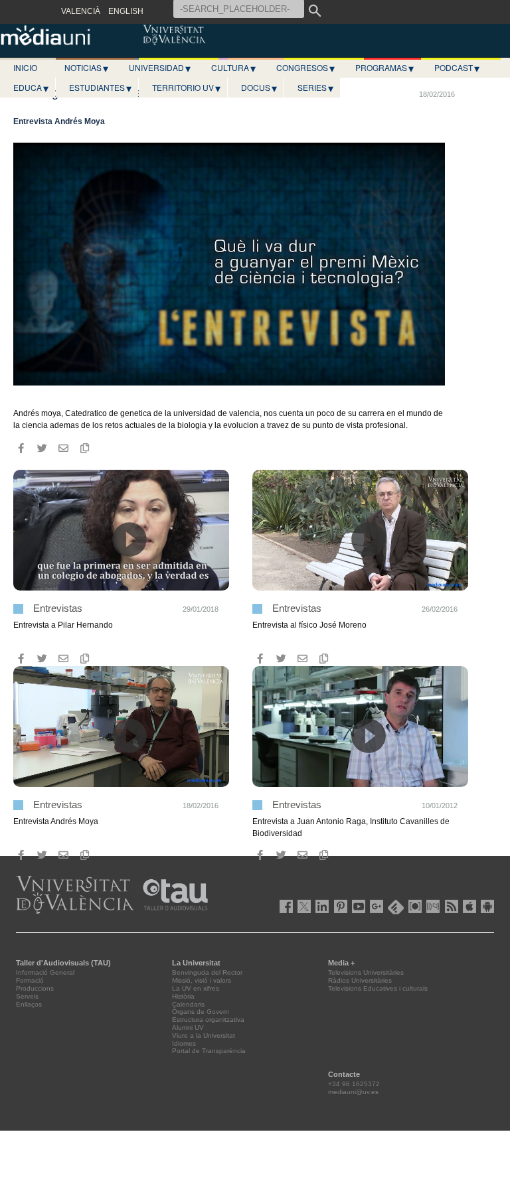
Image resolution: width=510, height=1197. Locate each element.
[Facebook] (20, 448)
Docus (259, 87)
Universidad (160, 67)
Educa (30, 87)
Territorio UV (186, 87)
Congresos (305, 67)
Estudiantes (100, 87)
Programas (384, 67)
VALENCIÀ (80, 11)
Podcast (456, 67)
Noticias (86, 67)
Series (315, 87)
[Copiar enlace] (84, 448)
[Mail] (63, 448)
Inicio (25, 67)
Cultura (233, 67)
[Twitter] (42, 448)
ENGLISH (125, 11)
